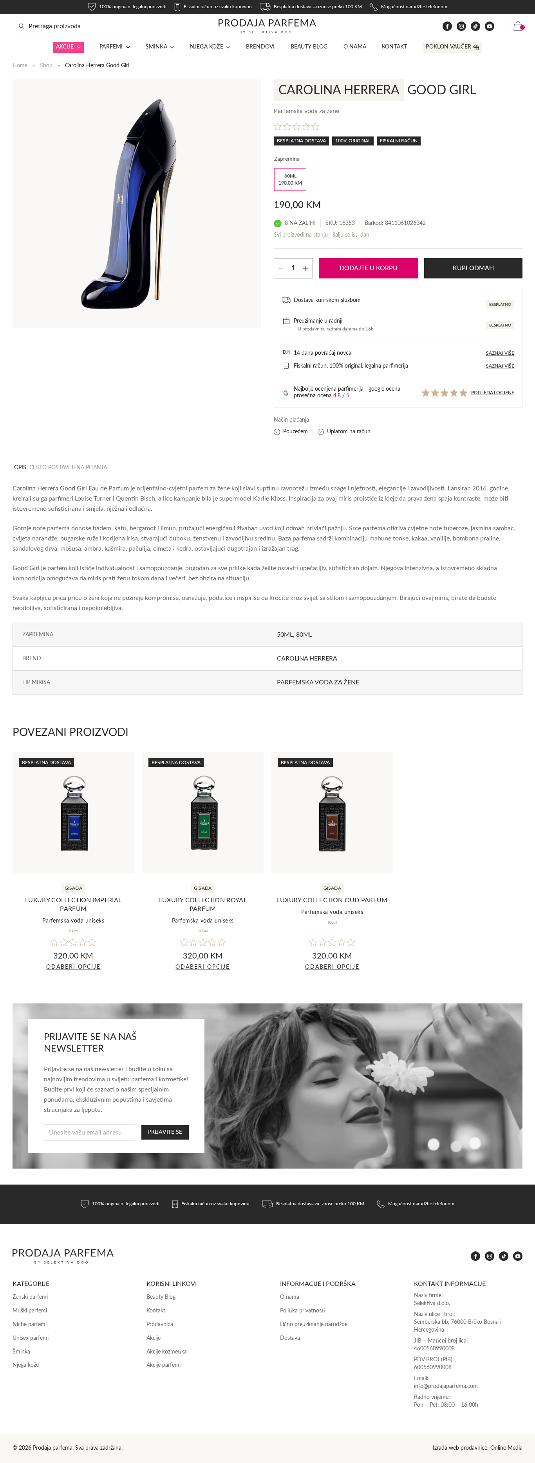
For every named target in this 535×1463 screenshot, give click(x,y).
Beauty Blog (309, 47)
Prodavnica (159, 1324)
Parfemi (111, 47)
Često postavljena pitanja (68, 467)
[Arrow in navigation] (77, 47)
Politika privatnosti (302, 1311)
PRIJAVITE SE (165, 1132)
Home (20, 65)
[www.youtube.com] (489, 26)
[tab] (20, 467)
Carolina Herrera (307, 658)
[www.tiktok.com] (475, 26)
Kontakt (394, 47)
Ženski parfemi (30, 1297)
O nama (354, 47)
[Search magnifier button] (21, 26)
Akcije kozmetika (166, 1352)
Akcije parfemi (163, 1365)
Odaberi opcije (73, 967)
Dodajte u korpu (369, 268)
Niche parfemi (30, 1324)
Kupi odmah (473, 268)
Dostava (290, 1338)
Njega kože (206, 47)
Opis (20, 467)
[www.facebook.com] (447, 26)
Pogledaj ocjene (492, 392)
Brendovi (260, 47)
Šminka (156, 47)
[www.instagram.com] (461, 26)
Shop (46, 65)
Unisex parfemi (31, 1338)
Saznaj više (500, 353)
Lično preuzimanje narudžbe (313, 1324)
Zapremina (287, 159)
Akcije (65, 47)
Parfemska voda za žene (318, 682)
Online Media (506, 1448)
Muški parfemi (30, 1311)
